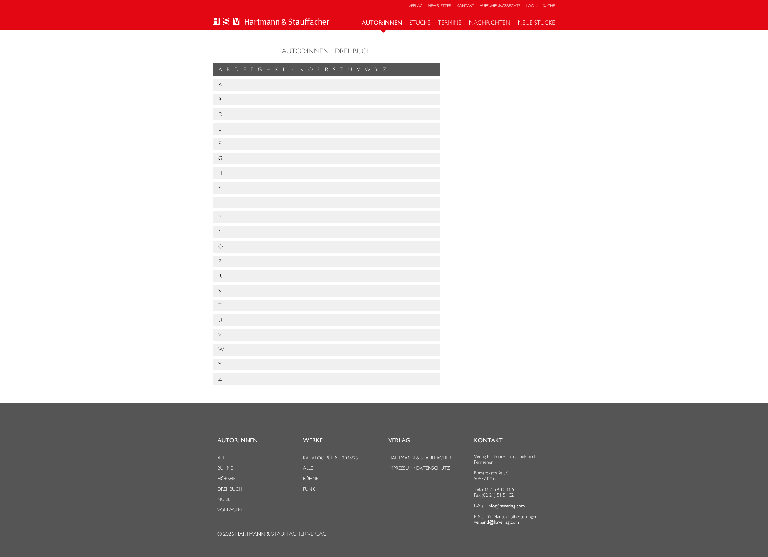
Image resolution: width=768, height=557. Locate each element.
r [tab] (220, 276)
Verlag (416, 6)
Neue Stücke (536, 22)
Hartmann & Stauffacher (420, 458)
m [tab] (220, 217)
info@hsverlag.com (506, 506)
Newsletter (440, 6)
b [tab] (219, 99)
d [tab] (220, 114)
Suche (549, 6)
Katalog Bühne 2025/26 (330, 458)
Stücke (420, 22)
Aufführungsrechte (500, 6)
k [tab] (219, 188)
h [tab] (220, 173)
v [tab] (220, 335)
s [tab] (219, 291)
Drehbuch (230, 489)
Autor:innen (382, 22)
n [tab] (220, 232)
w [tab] (221, 350)
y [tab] (220, 364)
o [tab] (220, 247)
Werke (313, 440)
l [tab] (219, 202)
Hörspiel (228, 478)
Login (532, 6)
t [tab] (219, 305)
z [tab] (220, 379)
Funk (309, 489)
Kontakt (465, 6)
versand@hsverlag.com (496, 522)
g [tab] (220, 158)
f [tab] (219, 144)
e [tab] (219, 129)
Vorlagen (230, 510)
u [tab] (220, 320)
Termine (450, 22)
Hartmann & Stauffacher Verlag (280, 534)
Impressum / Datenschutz (419, 468)
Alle (223, 458)
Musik (224, 499)
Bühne (225, 468)
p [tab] (219, 261)
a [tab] (220, 85)
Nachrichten (489, 22)
